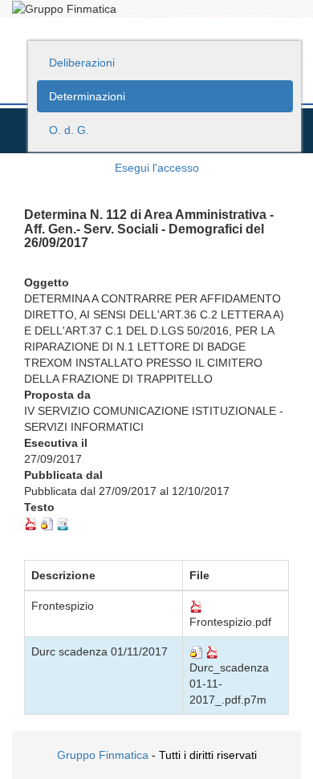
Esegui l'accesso (157, 167)
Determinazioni (87, 96)
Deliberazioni (82, 62)
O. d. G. (69, 130)
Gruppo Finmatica (102, 755)
